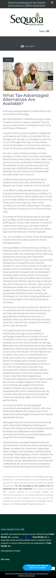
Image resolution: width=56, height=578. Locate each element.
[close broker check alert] (52, 2)
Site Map (5, 559)
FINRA (22, 537)
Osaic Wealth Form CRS (12, 529)
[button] (44, 31)
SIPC (29, 537)
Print (8, 60)
